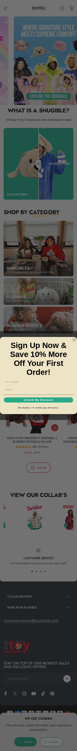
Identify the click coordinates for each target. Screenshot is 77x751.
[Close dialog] (74, 339)
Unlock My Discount (38, 400)
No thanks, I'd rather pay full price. (38, 407)
